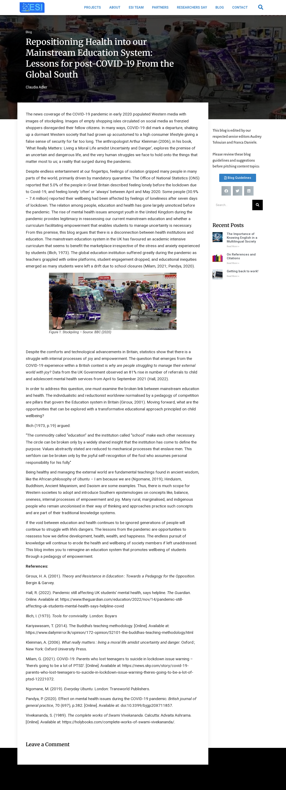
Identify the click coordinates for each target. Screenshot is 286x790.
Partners (160, 7)
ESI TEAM (136, 7)
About (114, 7)
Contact (240, 7)
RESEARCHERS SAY (192, 7)
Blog (219, 7)
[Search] (257, 205)
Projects (92, 7)
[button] (260, 7)
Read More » (233, 246)
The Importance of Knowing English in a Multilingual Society (242, 237)
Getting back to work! (242, 271)
